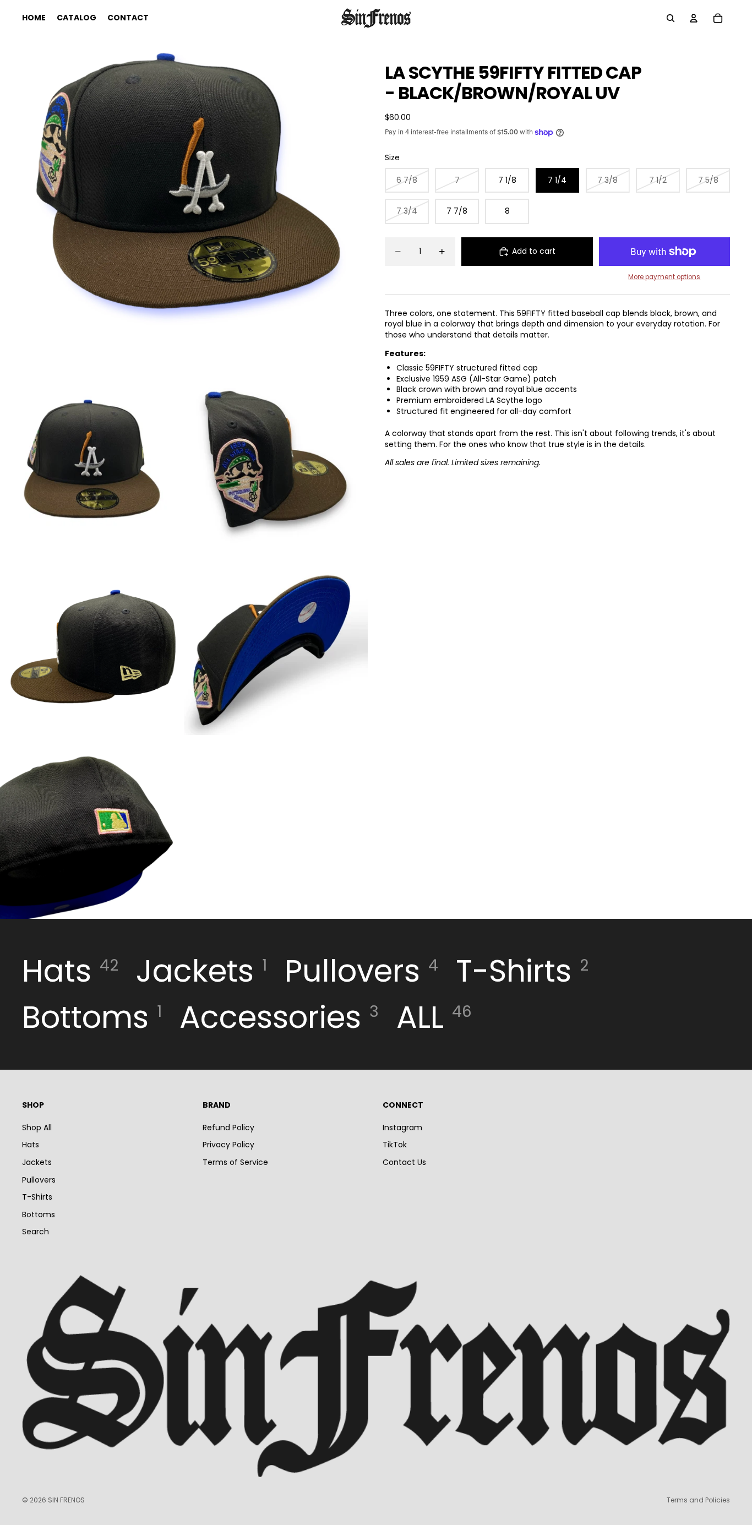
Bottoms (38, 1214)
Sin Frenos (66, 1500)
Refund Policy (228, 1127)
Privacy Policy (228, 1144)
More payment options (664, 277)
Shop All (37, 1127)
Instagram (402, 1127)
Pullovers (39, 1179)
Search (35, 1231)
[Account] (694, 18)
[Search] (670, 18)
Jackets (37, 1162)
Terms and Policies (698, 1500)
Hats (30, 1144)
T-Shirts (37, 1196)
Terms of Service (235, 1162)
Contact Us (404, 1162)
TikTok (395, 1144)
